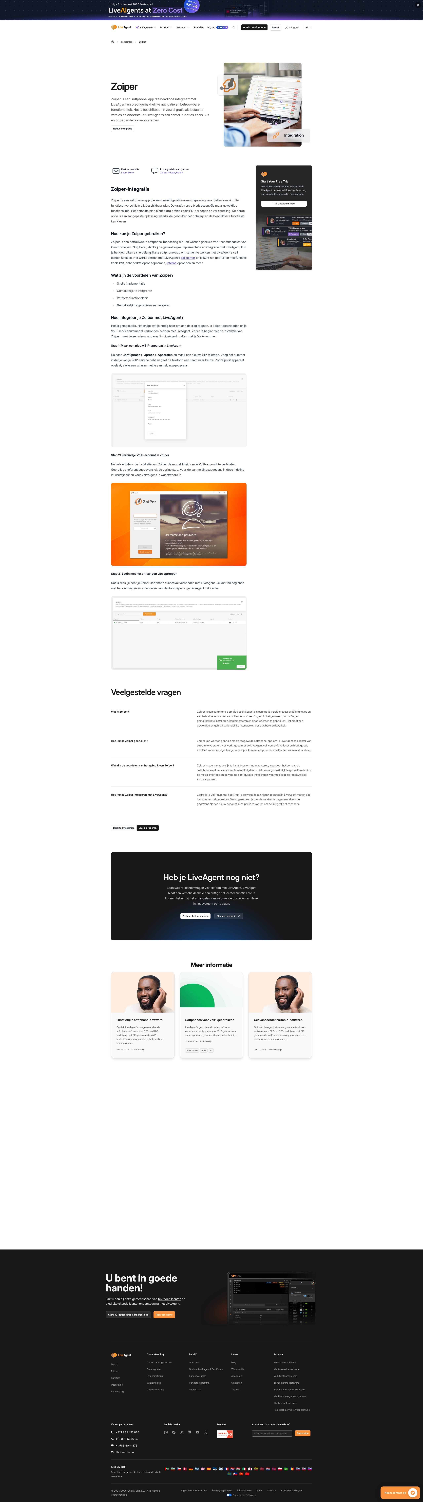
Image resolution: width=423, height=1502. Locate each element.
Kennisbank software (285, 1362)
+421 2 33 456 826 (127, 1432)
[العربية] (167, 1468)
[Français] (227, 1468)
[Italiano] (244, 1468)
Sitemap (271, 1490)
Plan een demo (164, 1314)
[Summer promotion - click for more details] (211, 10)
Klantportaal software (285, 1403)
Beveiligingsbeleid (222, 1490)
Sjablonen (236, 1382)
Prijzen (114, 1371)
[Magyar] (238, 1468)
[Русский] (298, 1468)
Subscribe (302, 1433)
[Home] (112, 41)
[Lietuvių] (256, 1468)
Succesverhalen (197, 1376)
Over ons (194, 1362)
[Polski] (280, 1468)
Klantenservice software (287, 1369)
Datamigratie (154, 1369)
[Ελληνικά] (197, 1468)
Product (164, 27)
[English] (203, 1468)
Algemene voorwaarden (194, 1490)
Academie (236, 1376)
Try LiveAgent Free (284, 203)
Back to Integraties (124, 827)
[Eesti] (215, 1468)
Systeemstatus (155, 1376)
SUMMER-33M (125, 16)
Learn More (127, 172)
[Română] (292, 1468)
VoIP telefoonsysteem (285, 1376)
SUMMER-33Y (157, 16)
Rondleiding (117, 1391)
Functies (115, 1377)
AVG (259, 1490)
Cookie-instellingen (291, 1490)
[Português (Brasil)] (286, 1468)
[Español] (209, 1468)
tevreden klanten (169, 1299)
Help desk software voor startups (292, 1409)
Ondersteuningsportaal (159, 1362)
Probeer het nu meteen (195, 916)
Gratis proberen (148, 827)
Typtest (235, 1389)
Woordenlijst (238, 1369)
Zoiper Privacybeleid (171, 172)
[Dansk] (185, 1468)
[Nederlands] (268, 1468)
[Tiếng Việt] (241, 1473)
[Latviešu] (262, 1468)
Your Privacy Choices (244, 1495)
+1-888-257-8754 (127, 1439)
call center (188, 257)
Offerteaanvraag (156, 1389)
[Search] (236, 27)
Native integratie (122, 128)
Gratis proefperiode (254, 27)
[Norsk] (274, 1468)
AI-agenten (146, 27)
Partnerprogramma (199, 1382)
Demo (275, 27)
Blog (233, 1362)
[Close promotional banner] (418, 5)
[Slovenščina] (310, 1468)
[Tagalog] (235, 1473)
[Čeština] (179, 1468)
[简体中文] (247, 1473)
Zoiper (142, 41)
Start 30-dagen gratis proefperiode (128, 1314)
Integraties (127, 41)
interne (171, 263)
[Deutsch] (191, 1468)
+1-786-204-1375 (126, 1445)
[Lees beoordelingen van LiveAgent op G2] (225, 1434)
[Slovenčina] (304, 1468)
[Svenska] (229, 1473)
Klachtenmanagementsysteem (290, 1396)
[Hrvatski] (232, 1468)
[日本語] (250, 1468)
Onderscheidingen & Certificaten (206, 1369)
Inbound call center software (289, 1389)
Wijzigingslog (154, 1382)
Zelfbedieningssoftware (286, 1382)
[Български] (173, 1468)
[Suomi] (221, 1468)
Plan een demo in (226, 916)
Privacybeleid (244, 1490)
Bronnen (181, 27)
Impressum (195, 1389)
